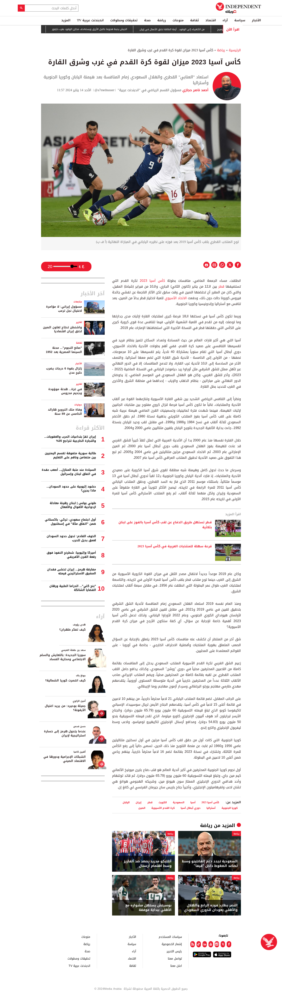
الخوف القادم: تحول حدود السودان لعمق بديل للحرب (71, 538)
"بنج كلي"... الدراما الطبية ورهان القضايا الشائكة (72, 588)
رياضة (161, 20)
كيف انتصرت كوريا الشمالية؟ (65, 680)
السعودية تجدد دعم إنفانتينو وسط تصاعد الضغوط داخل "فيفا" (210, 863)
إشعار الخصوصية (172, 944)
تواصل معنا (175, 958)
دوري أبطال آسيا (190, 808)
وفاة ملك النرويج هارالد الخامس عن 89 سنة (65, 412)
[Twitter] (223, 944)
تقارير (79, 322)
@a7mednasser (104, 90)
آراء (225, 20)
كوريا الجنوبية (230, 808)
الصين (141, 808)
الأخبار (256, 20)
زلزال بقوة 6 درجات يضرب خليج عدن (64, 370)
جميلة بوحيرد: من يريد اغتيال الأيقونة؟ (65, 708)
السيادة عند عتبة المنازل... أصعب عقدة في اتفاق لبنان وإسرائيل (69, 472)
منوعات (178, 20)
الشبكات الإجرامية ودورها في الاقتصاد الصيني (64, 759)
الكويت (163, 802)
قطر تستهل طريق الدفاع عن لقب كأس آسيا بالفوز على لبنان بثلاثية (165, 525)
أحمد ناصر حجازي (195, 90)
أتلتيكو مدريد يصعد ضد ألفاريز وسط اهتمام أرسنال (148, 863)
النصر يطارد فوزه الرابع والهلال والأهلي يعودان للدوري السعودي (211, 907)
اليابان (126, 802)
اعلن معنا (176, 965)
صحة (147, 20)
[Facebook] (229, 944)
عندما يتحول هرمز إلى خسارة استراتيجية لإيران (65, 733)
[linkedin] (205, 944)
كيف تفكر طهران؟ (72, 629)
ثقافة (194, 20)
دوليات (78, 405)
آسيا (193, 802)
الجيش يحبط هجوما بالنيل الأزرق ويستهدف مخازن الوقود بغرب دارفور (109, 29)
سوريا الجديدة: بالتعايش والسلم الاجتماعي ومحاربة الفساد (63, 657)
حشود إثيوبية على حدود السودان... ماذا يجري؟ (71, 489)
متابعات (77, 302)
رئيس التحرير (174, 951)
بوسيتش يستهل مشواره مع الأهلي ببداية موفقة (148, 907)
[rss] (192, 944)
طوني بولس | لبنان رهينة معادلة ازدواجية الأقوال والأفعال (73, 505)
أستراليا (211, 808)
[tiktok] (199, 944)
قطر (221, 286)
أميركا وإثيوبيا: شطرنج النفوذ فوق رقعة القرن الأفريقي (71, 555)
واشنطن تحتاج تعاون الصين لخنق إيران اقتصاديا (62, 329)
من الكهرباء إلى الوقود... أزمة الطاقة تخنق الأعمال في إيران (191, 29)
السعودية (178, 802)
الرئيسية (235, 50)
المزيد (65, 20)
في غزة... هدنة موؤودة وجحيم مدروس (65, 391)
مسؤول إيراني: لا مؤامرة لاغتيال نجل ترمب (64, 309)
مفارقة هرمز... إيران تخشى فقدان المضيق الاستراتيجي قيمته (71, 571)
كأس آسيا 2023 (152, 280)
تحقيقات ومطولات (123, 20)
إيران (138, 802)
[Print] (206, 265)
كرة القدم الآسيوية (163, 808)
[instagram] (217, 944)
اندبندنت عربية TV (90, 20)
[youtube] (211, 944)
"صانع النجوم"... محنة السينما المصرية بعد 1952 (64, 350)
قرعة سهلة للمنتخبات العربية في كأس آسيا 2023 (174, 546)
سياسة (239, 20)
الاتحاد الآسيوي (176, 298)
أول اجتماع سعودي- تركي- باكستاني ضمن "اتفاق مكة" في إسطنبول (70, 522)
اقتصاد (210, 20)
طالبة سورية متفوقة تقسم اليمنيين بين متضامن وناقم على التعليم (70, 455)
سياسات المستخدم (170, 936)
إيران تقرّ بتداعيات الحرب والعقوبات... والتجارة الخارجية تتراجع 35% (70, 439)
